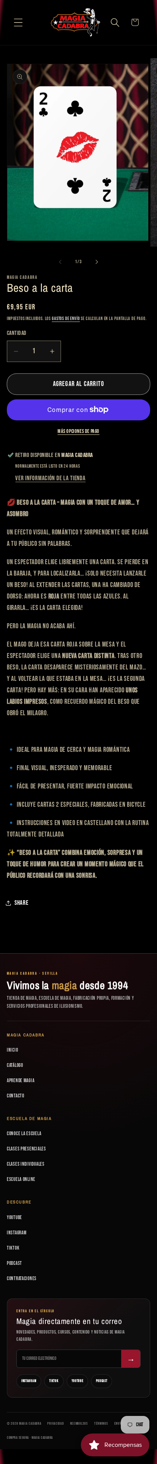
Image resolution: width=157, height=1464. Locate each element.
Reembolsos (79, 1423)
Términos (101, 1423)
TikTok (13, 1248)
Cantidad (17, 333)
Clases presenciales (26, 1149)
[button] (18, 22)
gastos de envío (66, 319)
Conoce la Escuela (24, 1134)
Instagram (16, 1233)
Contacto (15, 1096)
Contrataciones (22, 1279)
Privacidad (55, 1423)
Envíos (119, 1423)
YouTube (14, 1218)
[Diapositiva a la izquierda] (60, 262)
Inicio (12, 1050)
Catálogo (15, 1065)
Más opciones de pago (78, 431)
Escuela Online (21, 1179)
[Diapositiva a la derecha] (96, 262)
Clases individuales (26, 1164)
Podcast (14, 1263)
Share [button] (21, 903)
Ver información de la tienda (50, 478)
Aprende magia (20, 1081)
